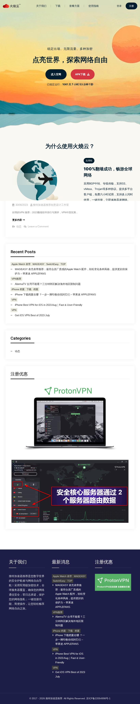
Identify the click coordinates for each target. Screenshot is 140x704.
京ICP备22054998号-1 (98, 698)
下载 (29, 289)
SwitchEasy (52, 264)
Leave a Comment (38, 226)
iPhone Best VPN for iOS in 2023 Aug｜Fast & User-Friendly (48, 304)
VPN (14, 299)
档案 (35, 289)
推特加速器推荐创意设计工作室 (51, 204)
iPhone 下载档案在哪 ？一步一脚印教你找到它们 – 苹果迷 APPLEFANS (55, 294)
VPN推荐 (16, 278)
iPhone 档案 (18, 289)
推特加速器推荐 (54, 698)
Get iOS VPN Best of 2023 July (32, 315)
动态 (18, 226)
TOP (63, 264)
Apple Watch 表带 (21, 264)
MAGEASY (38, 264)
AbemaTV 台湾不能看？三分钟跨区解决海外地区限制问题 (48, 283)
